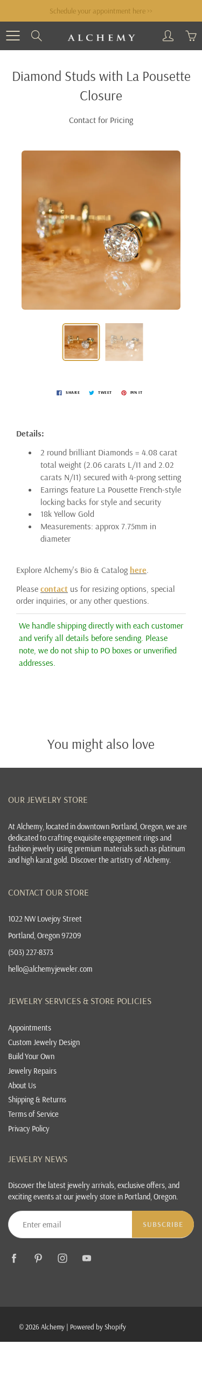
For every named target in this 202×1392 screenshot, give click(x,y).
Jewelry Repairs (32, 1071)
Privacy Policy (29, 1128)
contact (54, 588)
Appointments (29, 1027)
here (138, 569)
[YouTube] (86, 1258)
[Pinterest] (38, 1258)
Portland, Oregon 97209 (44, 935)
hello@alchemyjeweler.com (50, 969)
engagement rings (130, 838)
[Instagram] (62, 1258)
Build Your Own (31, 1056)
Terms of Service (33, 1114)
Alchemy (53, 1326)
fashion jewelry (31, 848)
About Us (22, 1085)
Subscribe (163, 1224)
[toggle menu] (12, 36)
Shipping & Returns (37, 1099)
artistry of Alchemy (139, 860)
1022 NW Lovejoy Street (45, 918)
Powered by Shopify (98, 1326)
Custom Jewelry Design (44, 1042)
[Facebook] (13, 1258)
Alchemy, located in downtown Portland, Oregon (90, 826)
